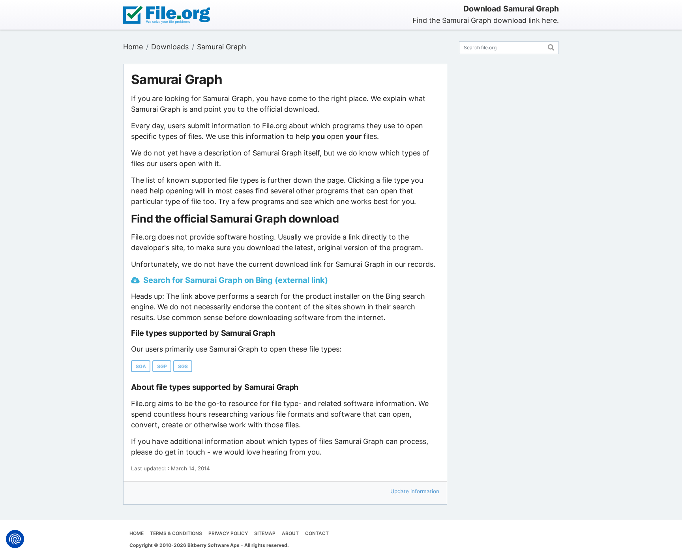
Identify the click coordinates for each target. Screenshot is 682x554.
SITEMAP (264, 533)
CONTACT (317, 533)
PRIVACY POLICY (228, 533)
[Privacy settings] (15, 539)
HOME (136, 533)
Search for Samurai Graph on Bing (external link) (235, 280)
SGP (162, 366)
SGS (183, 366)
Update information (414, 491)
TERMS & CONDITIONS (176, 533)
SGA (141, 366)
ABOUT (290, 533)
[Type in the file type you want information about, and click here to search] (551, 46)
